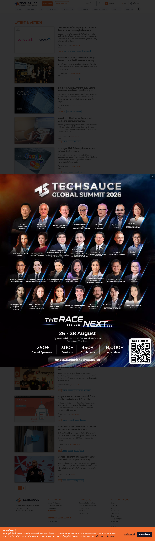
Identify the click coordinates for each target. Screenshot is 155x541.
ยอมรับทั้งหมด (144, 534)
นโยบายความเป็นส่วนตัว (105, 536)
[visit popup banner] (77, 270)
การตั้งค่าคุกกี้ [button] (129, 534)
